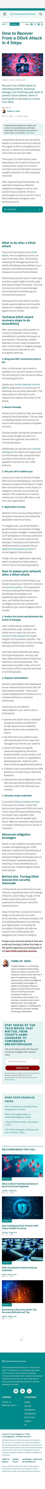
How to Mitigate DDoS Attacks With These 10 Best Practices (20, 1227)
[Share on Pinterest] (39, 24)
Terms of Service (5, 1460)
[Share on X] (35, 24)
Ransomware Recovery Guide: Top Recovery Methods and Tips (19, 1311)
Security (15, 24)
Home (4, 24)
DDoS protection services (26, 801)
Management (30, 1413)
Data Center (29, 1417)
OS (25, 1425)
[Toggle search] (40, 14)
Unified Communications (31, 1421)
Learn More (30, 133)
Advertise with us (9, 1405)
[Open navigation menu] (4, 14)
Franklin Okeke (13, 111)
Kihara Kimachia (9, 1191)
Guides (27, 1402)
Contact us (6, 1402)
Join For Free (22, 1068)
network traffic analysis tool (16, 636)
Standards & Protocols (29, 1410)
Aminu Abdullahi (9, 1274)
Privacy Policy (9, 1079)
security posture (14, 587)
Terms (31, 1077)
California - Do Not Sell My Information (32, 1460)
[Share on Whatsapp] (42, 24)
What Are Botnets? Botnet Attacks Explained (19, 1269)
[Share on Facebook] (32, 24)
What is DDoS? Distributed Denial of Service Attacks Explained (20, 1185)
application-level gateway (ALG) (17, 549)
